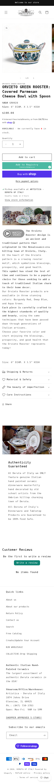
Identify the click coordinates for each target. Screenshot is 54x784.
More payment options (27, 181)
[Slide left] (20, 78)
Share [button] (8, 404)
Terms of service (29, 777)
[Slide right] (33, 78)
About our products (17, 606)
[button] (6, 12)
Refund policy (22, 773)
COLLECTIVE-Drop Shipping (21, 654)
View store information (19, 200)
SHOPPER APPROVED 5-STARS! (24, 717)
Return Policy (14, 613)
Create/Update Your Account (23, 640)
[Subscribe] (44, 735)
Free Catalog (13, 633)
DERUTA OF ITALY (25, 769)
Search (10, 627)
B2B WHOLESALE (14, 647)
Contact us (12, 620)
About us (11, 600)
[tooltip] (49, 167)
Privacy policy (42, 773)
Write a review (27, 562)
